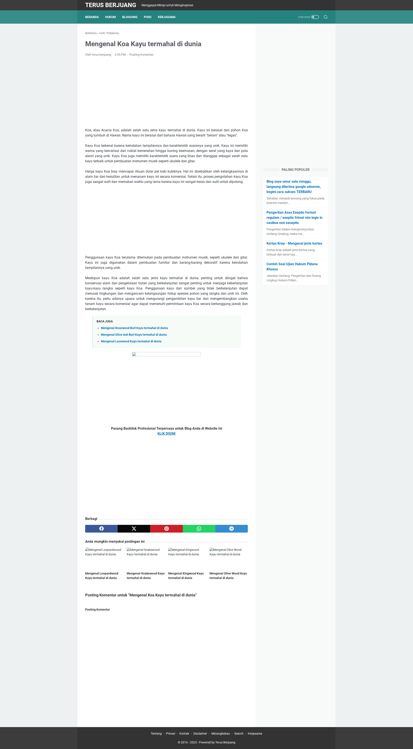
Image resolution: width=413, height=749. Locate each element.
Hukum (110, 17)
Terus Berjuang (110, 5)
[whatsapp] (199, 529)
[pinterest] (166, 529)
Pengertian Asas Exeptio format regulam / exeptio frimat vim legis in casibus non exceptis (294, 217)
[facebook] (101, 529)
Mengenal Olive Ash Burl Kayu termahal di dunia (134, 335)
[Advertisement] (166, 92)
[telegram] (231, 529)
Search (238, 733)
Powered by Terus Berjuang (217, 742)
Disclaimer (200, 733)
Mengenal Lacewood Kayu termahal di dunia (131, 341)
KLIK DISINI (166, 434)
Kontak (184, 733)
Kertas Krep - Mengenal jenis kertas (294, 243)
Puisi (147, 17)
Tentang (156, 733)
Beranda (92, 17)
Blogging (129, 17)
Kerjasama (167, 17)
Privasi (170, 733)
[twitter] (134, 529)
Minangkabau (220, 733)
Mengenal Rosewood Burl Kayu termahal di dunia (134, 328)
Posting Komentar (141, 54)
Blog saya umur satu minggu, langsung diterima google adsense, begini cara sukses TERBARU (294, 186)
